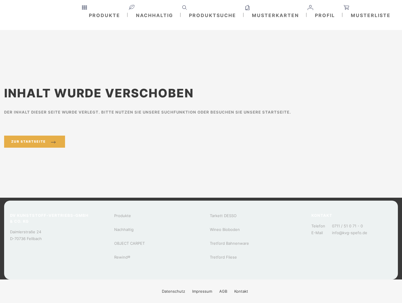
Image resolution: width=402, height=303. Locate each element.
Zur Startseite (28, 141)
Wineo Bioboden (225, 229)
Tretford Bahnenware (229, 243)
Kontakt (241, 291)
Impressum (202, 291)
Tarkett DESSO (223, 215)
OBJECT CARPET (129, 243)
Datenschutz (173, 291)
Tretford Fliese (223, 257)
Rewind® (122, 257)
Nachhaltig (124, 229)
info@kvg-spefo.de (349, 232)
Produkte (122, 215)
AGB (223, 291)
